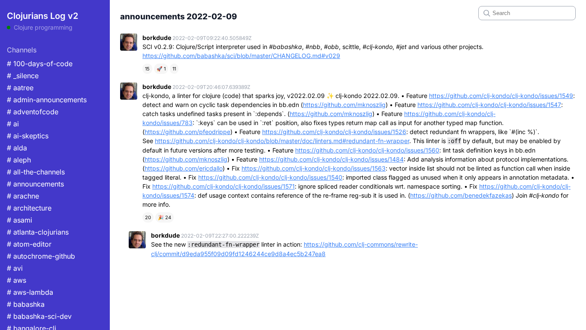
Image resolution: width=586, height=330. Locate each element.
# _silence (23, 75)
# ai (13, 123)
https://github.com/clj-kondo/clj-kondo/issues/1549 (501, 95)
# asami (19, 220)
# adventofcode (32, 111)
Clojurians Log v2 (42, 16)
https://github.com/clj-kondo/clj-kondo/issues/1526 (334, 131)
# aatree (20, 87)
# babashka (26, 304)
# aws (16, 280)
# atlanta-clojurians (38, 232)
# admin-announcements (47, 99)
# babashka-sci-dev (39, 316)
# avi (15, 268)
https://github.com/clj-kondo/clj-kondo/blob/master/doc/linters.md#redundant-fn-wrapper (282, 140)
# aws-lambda (30, 292)
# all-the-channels (36, 172)
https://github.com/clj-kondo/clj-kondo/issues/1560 (367, 150)
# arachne (23, 196)
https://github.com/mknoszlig (344, 104)
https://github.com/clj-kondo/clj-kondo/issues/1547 (489, 104)
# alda (17, 148)
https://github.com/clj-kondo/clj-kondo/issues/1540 (270, 177)
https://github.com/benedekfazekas (461, 195)
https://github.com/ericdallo (184, 168)
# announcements (35, 184)
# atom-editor (29, 244)
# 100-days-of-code (39, 63)
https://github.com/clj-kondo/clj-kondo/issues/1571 (223, 186)
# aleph (19, 160)
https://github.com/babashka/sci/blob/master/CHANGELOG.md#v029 (241, 55)
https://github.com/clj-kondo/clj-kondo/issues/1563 (314, 168)
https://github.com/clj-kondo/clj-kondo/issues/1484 (331, 159)
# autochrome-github (41, 256)
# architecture (29, 208)
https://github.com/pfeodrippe (187, 131)
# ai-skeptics (27, 135)
